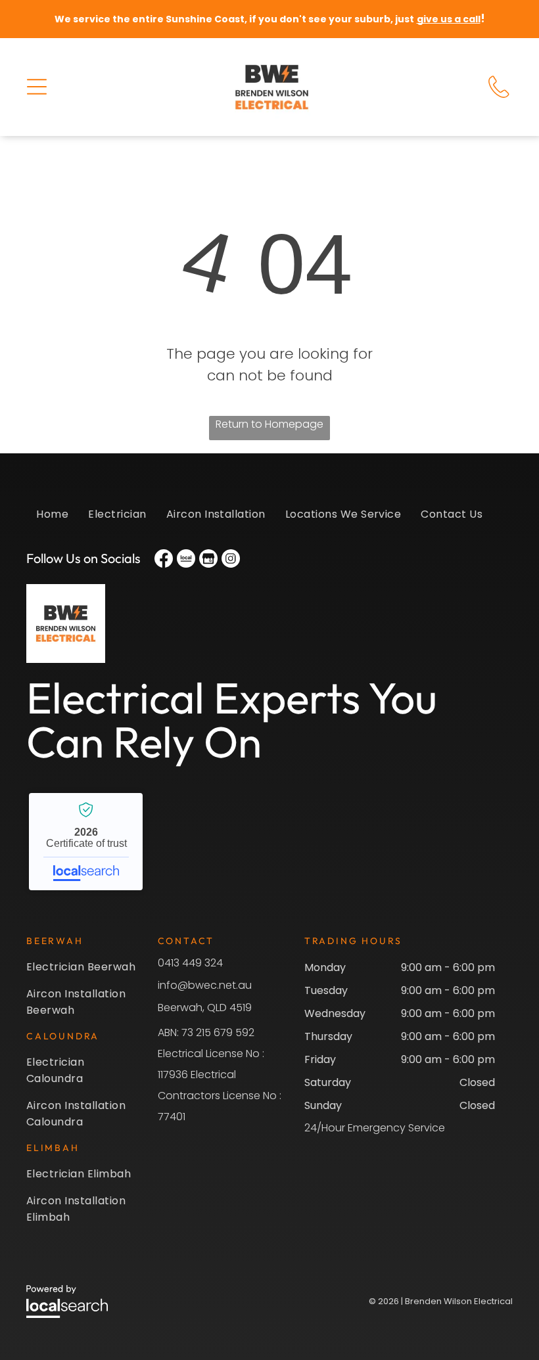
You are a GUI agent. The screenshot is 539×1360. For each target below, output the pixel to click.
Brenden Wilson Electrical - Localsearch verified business (86, 841)
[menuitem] (52, 520)
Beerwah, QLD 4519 (205, 1007)
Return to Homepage (269, 424)
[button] (37, 87)
